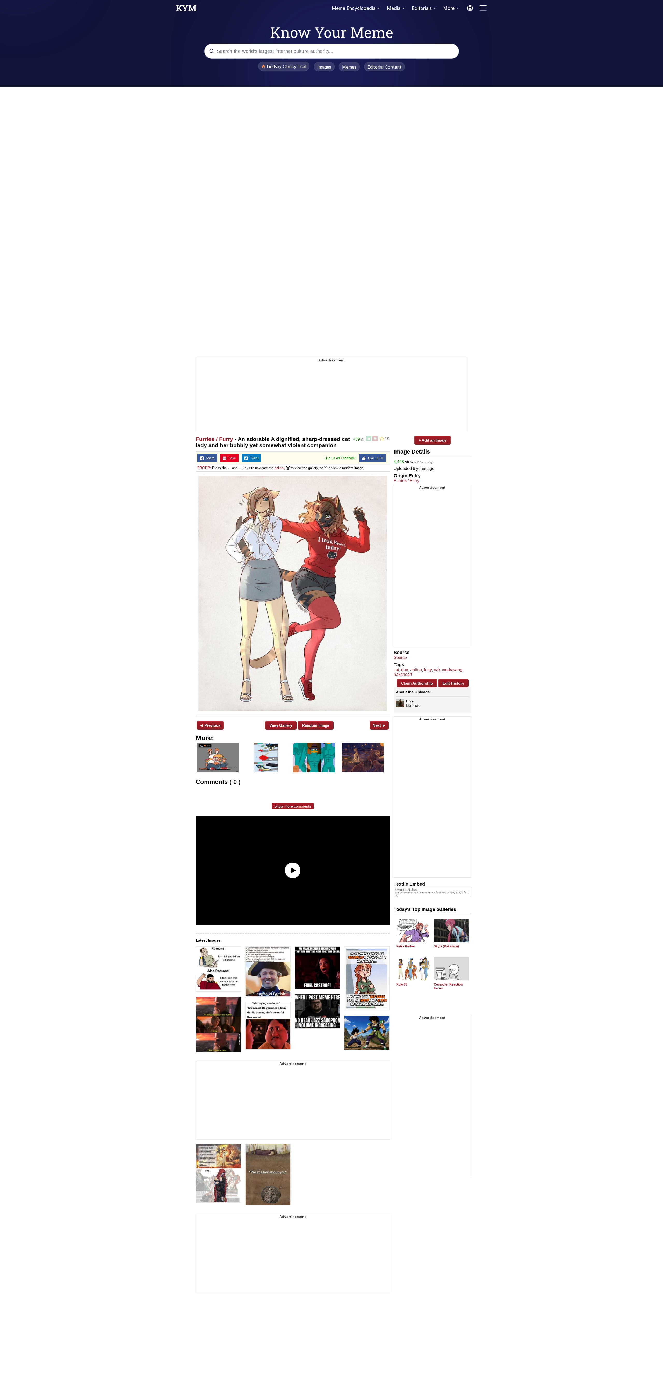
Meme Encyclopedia (353, 8)
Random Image (315, 725)
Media (394, 8)
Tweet (253, 458)
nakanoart (403, 674)
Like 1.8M (374, 458)
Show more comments (292, 806)
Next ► (379, 725)
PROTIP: (204, 468)
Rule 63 (401, 984)
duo (404, 670)
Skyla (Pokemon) (446, 946)
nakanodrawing (448, 670)
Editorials (421, 8)
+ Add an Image (432, 440)
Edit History (453, 683)
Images (324, 67)
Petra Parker (405, 946)
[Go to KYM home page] (186, 9)
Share (209, 458)
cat (396, 670)
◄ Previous (209, 725)
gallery (279, 468)
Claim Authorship (417, 683)
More (449, 8)
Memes (349, 67)
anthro (416, 670)
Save (231, 458)
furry (428, 670)
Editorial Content (384, 67)
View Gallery (280, 725)
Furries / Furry (214, 439)
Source (400, 657)
